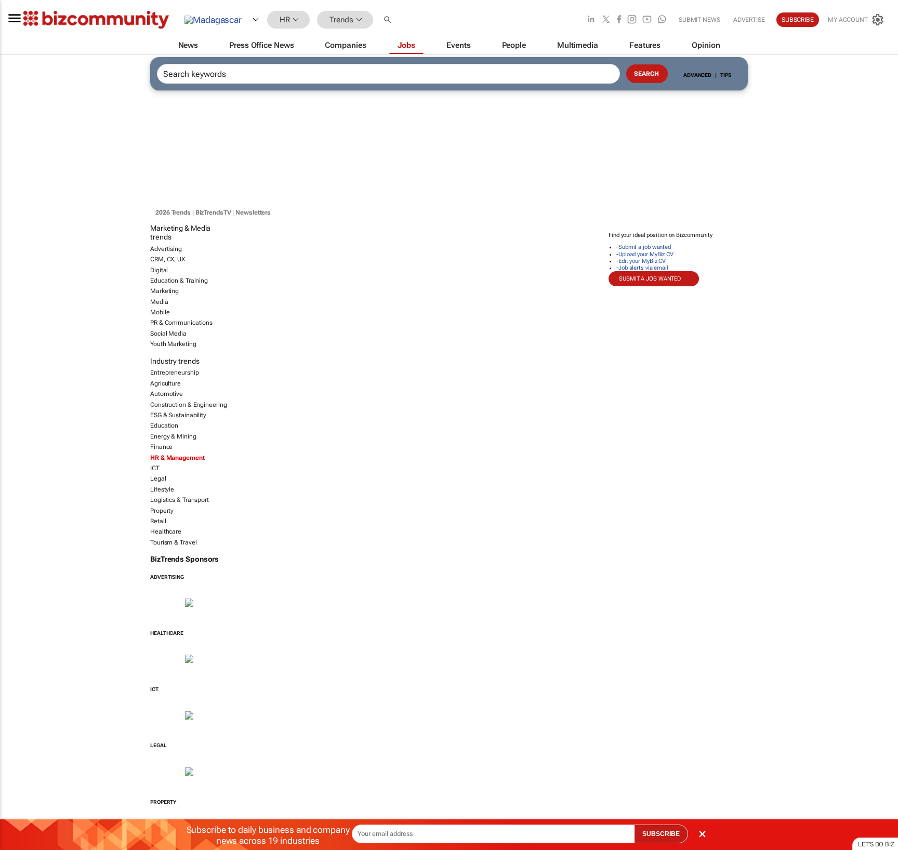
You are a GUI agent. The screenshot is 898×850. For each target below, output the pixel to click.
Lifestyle (162, 489)
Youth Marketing (173, 344)
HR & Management (177, 457)
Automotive (166, 393)
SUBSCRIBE (661, 834)
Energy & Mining (173, 436)
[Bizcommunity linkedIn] (591, 20)
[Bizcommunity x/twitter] (606, 20)
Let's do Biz (876, 844)
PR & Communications (181, 322)
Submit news (699, 19)
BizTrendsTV (213, 212)
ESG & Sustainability (178, 415)
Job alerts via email (643, 267)
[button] (388, 20)
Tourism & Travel (173, 542)
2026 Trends (173, 212)
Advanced (697, 75)
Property (162, 510)
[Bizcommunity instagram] (632, 20)
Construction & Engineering (188, 404)
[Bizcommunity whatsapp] (662, 20)
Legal (158, 478)
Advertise (749, 19)
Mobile (159, 312)
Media (159, 302)
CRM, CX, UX (167, 259)
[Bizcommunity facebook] (619, 20)
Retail (158, 521)
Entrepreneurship (174, 372)
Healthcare (165, 531)
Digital (159, 270)
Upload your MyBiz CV (646, 254)
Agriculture (165, 383)
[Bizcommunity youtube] (647, 20)
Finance (161, 446)
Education (164, 425)
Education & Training (179, 280)
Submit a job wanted (644, 247)
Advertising (166, 249)
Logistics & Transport (179, 499)
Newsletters (253, 212)
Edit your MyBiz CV (642, 261)
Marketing (164, 291)
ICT (155, 468)
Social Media (168, 333)
